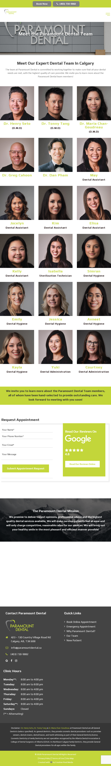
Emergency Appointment (81, 626)
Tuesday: (9, 684)
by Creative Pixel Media (63, 762)
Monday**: (9, 679)
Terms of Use (58, 758)
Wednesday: (11, 689)
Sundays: (9, 708)
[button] (108, 14)
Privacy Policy (44, 758)
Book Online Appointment (81, 621)
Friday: (7, 698)
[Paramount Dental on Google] (8, 660)
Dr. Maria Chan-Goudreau (59, 728)
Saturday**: (10, 703)
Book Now (42, 3)
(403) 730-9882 (68, 3)
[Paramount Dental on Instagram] (17, 660)
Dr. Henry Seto (27, 728)
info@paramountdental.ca (26, 647)
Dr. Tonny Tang (40, 728)
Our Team (72, 635)
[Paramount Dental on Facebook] (13, 660)
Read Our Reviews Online (82, 464)
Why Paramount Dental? (80, 631)
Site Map (70, 758)
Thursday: (9, 693)
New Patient (74, 640)
